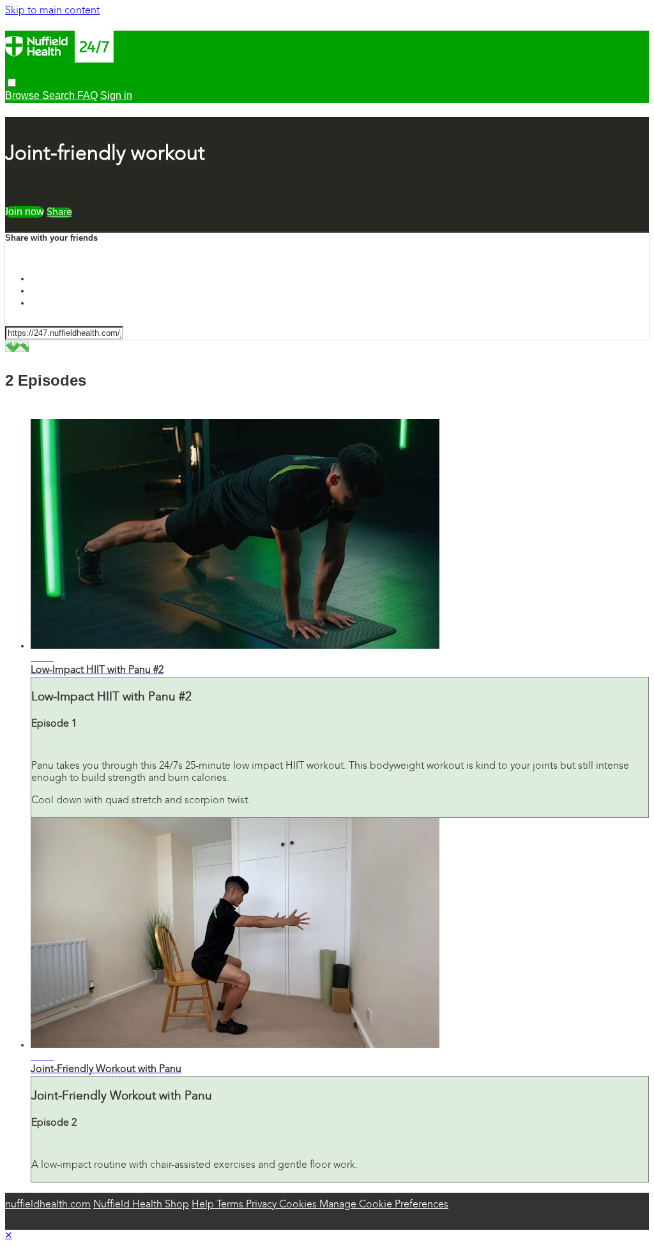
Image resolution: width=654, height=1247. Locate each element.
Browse (23, 95)
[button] (12, 83)
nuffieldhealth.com (48, 1205)
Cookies (299, 1205)
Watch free (24, 211)
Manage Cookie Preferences (383, 1205)
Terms (231, 1205)
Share (59, 213)
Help (204, 1205)
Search (59, 95)
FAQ (87, 95)
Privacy (262, 1205)
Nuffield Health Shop (141, 1205)
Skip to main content (52, 11)
